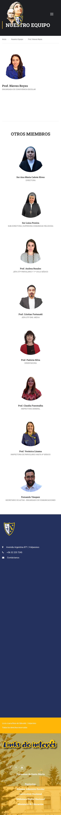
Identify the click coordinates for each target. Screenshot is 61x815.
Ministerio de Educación (30, 804)
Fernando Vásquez (30, 497)
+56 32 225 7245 (14, 552)
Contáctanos (13, 557)
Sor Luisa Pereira (30, 222)
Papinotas (30, 783)
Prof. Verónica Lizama (30, 451)
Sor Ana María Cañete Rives (30, 177)
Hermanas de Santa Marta (30, 774)
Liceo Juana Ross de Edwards (14, 723)
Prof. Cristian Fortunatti (31, 314)
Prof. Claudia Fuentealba (30, 405)
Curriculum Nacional (30, 793)
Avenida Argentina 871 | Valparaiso (22, 547)
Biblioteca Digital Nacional (30, 799)
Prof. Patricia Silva (30, 359)
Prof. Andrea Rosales (30, 268)
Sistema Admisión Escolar (30, 788)
